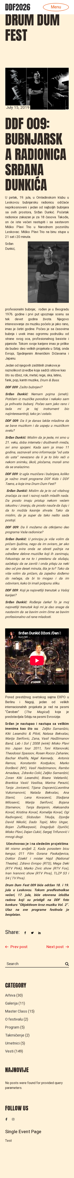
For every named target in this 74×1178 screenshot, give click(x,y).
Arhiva (10, 995)
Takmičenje (14, 1035)
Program (12, 1027)
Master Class (16, 1011)
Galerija (11, 1003)
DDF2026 (17, 7)
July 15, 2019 (17, 107)
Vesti (9, 1051)
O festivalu (14, 1019)
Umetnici (12, 1043)
